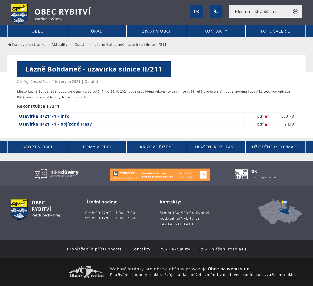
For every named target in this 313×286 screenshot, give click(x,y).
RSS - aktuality (174, 249)
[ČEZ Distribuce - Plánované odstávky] (160, 174)
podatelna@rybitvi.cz (180, 218)
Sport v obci (37, 147)
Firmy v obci (97, 147)
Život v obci (156, 31)
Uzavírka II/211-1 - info (44, 116)
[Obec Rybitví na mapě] (280, 211)
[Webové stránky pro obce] (57, 272)
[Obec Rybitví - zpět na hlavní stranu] (51, 14)
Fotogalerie (275, 31)
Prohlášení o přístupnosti (94, 249)
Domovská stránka (29, 44)
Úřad (97, 31)
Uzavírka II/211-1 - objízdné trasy (55, 124)
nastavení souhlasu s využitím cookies (259, 274)
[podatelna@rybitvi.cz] (196, 11)
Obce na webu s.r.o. (229, 269)
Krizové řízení (156, 147)
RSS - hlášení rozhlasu (222, 249)
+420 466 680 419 (176, 224)
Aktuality (59, 44)
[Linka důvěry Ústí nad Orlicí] (57, 173)
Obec (37, 31)
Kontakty (215, 31)
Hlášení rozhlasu (216, 147)
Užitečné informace (275, 147)
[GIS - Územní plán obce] (256, 173)
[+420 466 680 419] (216, 11)
